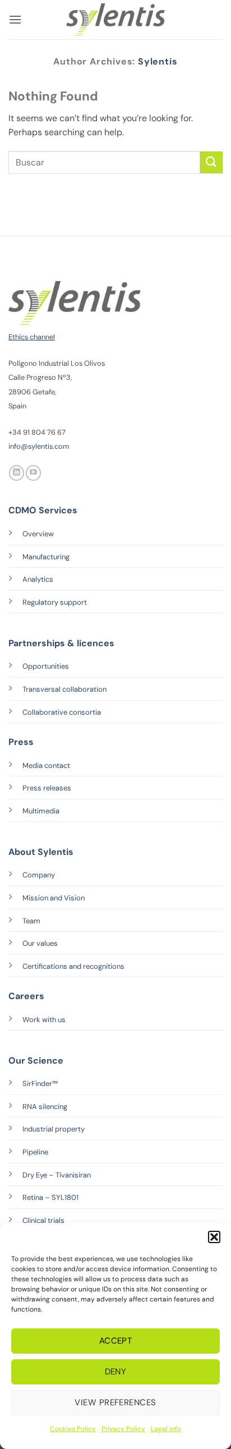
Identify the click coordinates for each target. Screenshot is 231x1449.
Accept (115, 1340)
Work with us (44, 1019)
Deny (116, 1371)
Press (21, 742)
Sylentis (157, 61)
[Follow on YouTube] (33, 473)
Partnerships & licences (61, 643)
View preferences (115, 1402)
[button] (214, 1237)
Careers (26, 996)
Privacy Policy (123, 1428)
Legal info (166, 1428)
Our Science (35, 1060)
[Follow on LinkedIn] (16, 473)
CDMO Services (42, 510)
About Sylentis (40, 852)
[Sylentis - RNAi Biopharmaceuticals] (115, 19)
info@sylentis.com (38, 446)
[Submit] (211, 162)
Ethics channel (31, 337)
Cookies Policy (73, 1428)
